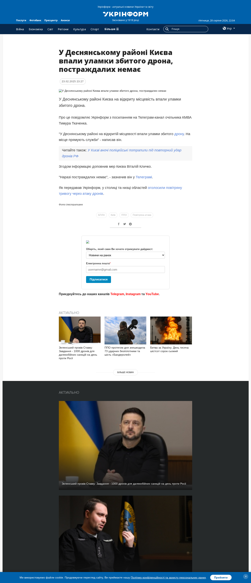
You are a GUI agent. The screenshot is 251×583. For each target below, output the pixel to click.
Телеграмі (144, 177)
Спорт (95, 29)
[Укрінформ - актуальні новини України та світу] (125, 14)
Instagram (133, 294)
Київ (113, 215)
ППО (124, 215)
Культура (79, 29)
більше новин (125, 372)
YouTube (152, 294)
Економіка (36, 29)
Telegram (117, 294)
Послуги (21, 20)
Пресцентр (51, 20)
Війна (20, 29)
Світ (50, 29)
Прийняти (221, 577)
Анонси (65, 20)
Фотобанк (35, 20)
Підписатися (99, 279)
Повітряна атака (142, 215)
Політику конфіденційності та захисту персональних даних (168, 577)
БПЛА (101, 215)
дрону (179, 134)
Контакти (152, 29)
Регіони (63, 29)
